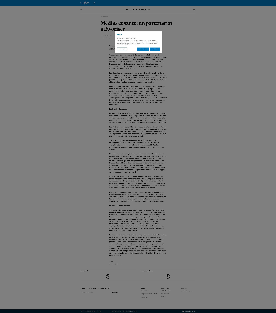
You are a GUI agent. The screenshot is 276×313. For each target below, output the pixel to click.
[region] (138, 42)
